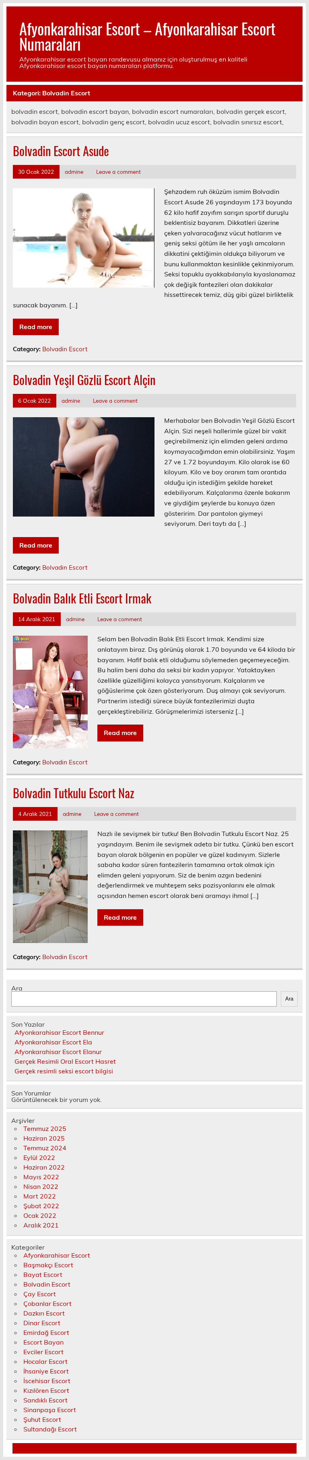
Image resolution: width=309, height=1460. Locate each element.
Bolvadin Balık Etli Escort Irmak (82, 598)
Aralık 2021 (41, 1225)
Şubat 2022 (41, 1206)
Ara (17, 988)
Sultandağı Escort (50, 1429)
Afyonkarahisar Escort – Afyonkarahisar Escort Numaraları (147, 36)
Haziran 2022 (44, 1167)
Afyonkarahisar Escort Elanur (58, 1052)
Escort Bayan (43, 1342)
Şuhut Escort (42, 1419)
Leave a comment (118, 171)
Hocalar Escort (45, 1361)
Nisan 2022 (40, 1186)
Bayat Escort (42, 1275)
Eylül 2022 (39, 1157)
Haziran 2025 (44, 1138)
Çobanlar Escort (47, 1303)
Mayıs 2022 (41, 1177)
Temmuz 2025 (44, 1128)
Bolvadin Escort (64, 349)
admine (74, 171)
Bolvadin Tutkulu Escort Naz (73, 793)
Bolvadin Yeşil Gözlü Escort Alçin (84, 380)
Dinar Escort (41, 1323)
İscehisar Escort (46, 1381)
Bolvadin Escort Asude (61, 151)
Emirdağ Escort (46, 1332)
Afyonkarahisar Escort (56, 1255)
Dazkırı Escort (44, 1313)
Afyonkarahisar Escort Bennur (59, 1032)
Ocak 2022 (39, 1215)
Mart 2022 (39, 1196)
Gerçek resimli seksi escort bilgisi (63, 1071)
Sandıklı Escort (45, 1400)
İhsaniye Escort (46, 1371)
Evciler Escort (43, 1352)
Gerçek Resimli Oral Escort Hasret (65, 1061)
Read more (35, 327)
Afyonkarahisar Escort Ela (53, 1042)
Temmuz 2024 (44, 1148)
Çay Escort (39, 1294)
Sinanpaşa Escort (49, 1410)
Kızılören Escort (46, 1390)
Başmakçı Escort (48, 1265)
